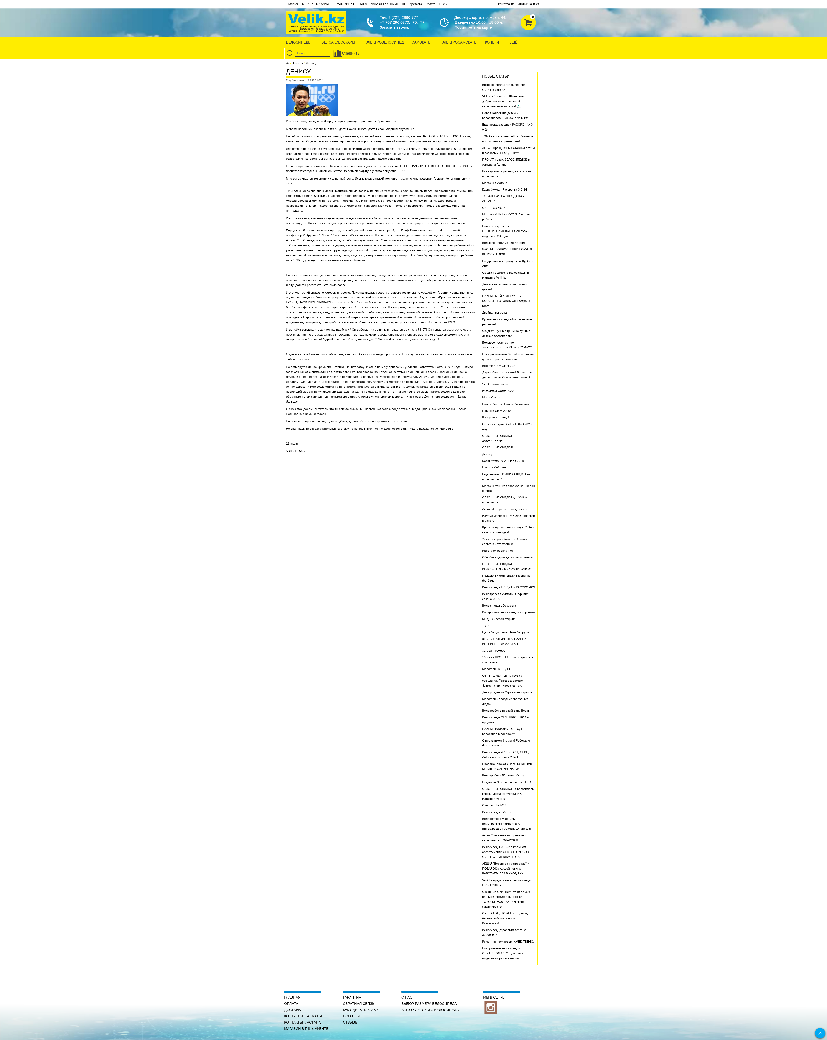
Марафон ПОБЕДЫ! (496, 669)
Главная (293, 4)
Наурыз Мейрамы (494, 467)
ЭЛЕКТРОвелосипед (384, 42)
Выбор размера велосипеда (429, 1004)
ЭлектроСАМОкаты (459, 42)
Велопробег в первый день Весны (506, 710)
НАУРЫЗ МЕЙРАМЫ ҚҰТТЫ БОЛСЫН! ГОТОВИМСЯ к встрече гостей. (506, 301)
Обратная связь (359, 1004)
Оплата (430, 4)
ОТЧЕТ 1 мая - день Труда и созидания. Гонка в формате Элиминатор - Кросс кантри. (502, 680)
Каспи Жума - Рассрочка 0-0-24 (504, 189)
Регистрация (506, 4)
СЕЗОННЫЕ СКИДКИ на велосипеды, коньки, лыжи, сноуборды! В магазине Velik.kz (508, 793)
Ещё (442, 4)
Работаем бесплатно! (497, 550)
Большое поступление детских (503, 242)
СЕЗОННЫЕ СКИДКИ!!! (498, 447)
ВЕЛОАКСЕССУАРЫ (339, 42)
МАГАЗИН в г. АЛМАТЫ (317, 4)
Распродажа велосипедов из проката (508, 612)
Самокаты (422, 42)
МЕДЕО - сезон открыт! (498, 619)
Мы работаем (492, 397)
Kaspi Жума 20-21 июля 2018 (503, 460)
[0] (528, 22)
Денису (487, 454)
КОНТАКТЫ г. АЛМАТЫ (303, 1016)
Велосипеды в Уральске (499, 605)
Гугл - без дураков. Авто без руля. (506, 632)
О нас (406, 997)
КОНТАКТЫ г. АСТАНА (302, 1022)
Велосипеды (299, 42)
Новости (297, 63)
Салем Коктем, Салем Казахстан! (506, 404)
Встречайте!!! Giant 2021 (499, 365)
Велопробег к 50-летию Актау (503, 775)
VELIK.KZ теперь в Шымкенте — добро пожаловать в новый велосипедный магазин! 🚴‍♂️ (505, 101)
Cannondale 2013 (494, 805)
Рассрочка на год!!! (495, 417)
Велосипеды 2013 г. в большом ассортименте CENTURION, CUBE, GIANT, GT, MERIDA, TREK (507, 852)
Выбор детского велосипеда (430, 1010)
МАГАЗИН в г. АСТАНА (352, 4)
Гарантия (352, 997)
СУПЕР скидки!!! (493, 207)
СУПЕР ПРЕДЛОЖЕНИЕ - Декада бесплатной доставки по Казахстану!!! (505, 918)
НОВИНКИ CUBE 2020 (498, 390)
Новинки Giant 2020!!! (497, 410)
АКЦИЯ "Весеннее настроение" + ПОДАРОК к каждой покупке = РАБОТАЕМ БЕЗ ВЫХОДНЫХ (505, 868)
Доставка (416, 4)
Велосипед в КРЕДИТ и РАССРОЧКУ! (508, 587)
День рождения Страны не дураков (507, 692)
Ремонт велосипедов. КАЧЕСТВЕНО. (508, 941)
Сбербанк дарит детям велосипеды (507, 557)
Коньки (492, 42)
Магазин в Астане (494, 182)
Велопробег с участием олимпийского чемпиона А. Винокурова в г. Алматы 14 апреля (506, 823)
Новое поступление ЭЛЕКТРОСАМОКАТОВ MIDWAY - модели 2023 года (505, 231)
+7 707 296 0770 (394, 22)
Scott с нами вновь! (495, 384)
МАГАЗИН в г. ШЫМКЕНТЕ (388, 4)
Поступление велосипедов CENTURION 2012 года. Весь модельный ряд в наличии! (502, 953)
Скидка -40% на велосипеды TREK (506, 782)
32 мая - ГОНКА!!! (494, 650)
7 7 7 (485, 625)
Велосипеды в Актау (496, 812)
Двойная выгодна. (495, 312)
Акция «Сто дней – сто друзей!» (504, 509)
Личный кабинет (528, 4)
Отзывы (350, 1022)
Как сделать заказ (360, 1010)
